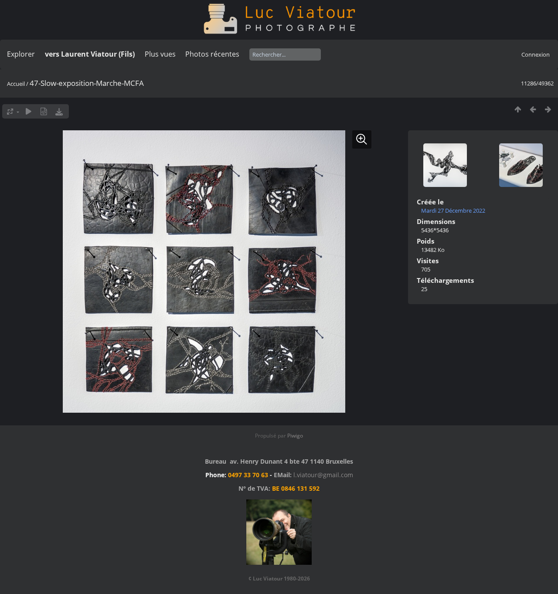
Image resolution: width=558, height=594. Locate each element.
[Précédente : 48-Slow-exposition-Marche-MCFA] (533, 109)
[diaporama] (28, 111)
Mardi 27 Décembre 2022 (453, 210)
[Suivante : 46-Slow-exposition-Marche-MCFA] (548, 109)
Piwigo (295, 435)
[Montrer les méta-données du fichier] (43, 111)
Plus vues (160, 54)
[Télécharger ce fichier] (59, 111)
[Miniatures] (517, 109)
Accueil (16, 84)
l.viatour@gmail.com (323, 475)
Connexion (535, 54)
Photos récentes (212, 54)
